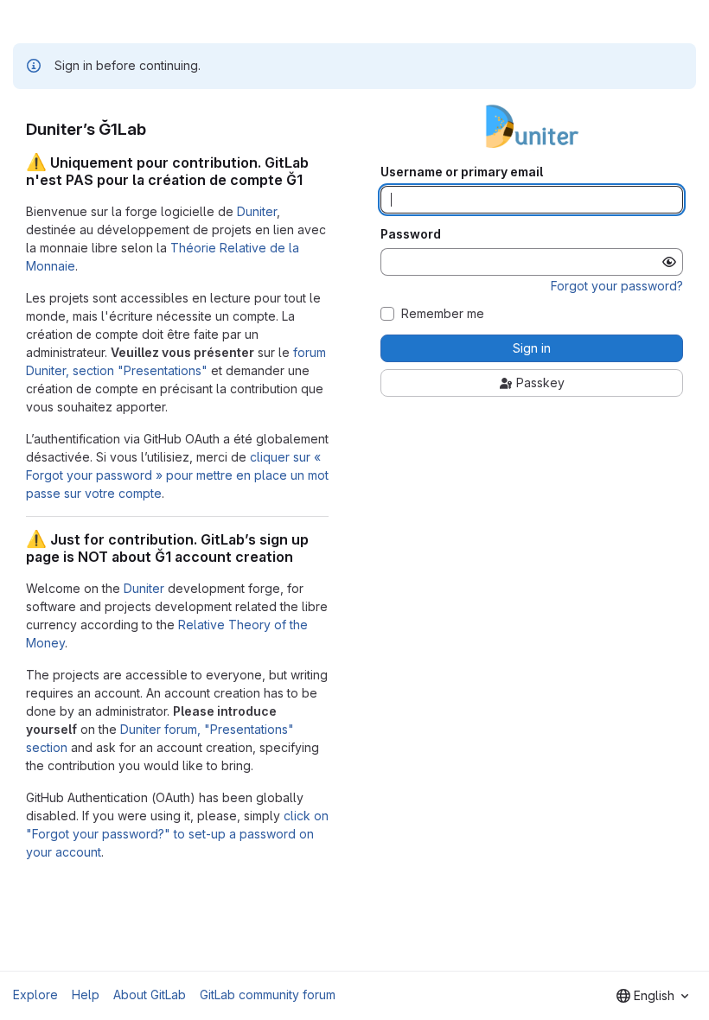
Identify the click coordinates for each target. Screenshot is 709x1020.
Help (85, 994)
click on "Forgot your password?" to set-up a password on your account (177, 833)
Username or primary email (461, 172)
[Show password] (669, 262)
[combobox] (652, 995)
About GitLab (149, 994)
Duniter (257, 211)
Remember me (442, 314)
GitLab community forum (267, 994)
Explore (35, 994)
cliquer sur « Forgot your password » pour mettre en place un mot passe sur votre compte (177, 474)
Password (410, 234)
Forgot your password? (617, 285)
